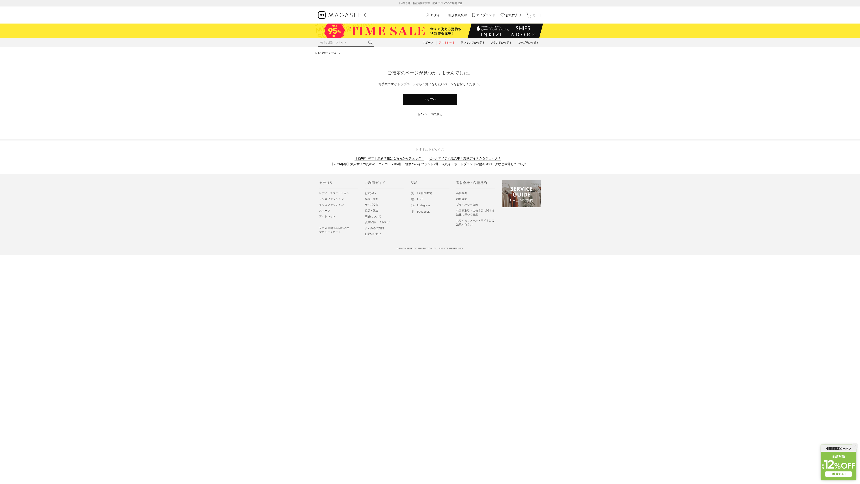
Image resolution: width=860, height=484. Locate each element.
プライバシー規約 (467, 204)
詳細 (460, 3)
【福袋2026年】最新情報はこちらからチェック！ (389, 158)
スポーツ (324, 210)
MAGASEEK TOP (325, 53)
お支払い (370, 193)
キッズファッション (331, 204)
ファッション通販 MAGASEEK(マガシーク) (342, 15)
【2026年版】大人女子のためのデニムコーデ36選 (366, 164)
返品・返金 (371, 210)
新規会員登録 (457, 15)
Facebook (423, 211)
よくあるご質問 (374, 228)
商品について (373, 216)
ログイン (437, 15)
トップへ (430, 99)
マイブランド (485, 15)
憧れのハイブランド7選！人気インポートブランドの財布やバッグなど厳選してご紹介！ (467, 164)
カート (537, 15)
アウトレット (327, 216)
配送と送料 (371, 199)
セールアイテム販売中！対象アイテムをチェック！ (465, 158)
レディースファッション (334, 193)
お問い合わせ (373, 234)
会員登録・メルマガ (377, 222)
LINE (420, 199)
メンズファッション (331, 199)
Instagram (423, 205)
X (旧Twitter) (424, 193)
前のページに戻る (430, 114)
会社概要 (461, 193)
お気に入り (513, 15)
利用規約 (461, 199)
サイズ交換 (371, 204)
